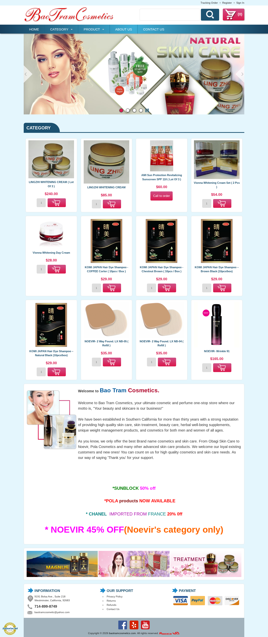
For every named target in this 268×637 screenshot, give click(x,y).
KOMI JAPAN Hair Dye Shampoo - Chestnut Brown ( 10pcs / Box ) (161, 269)
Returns (111, 600)
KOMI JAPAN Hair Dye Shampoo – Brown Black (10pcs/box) (217, 269)
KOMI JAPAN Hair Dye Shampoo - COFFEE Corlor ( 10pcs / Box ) (106, 269)
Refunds (111, 604)
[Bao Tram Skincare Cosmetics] (69, 21)
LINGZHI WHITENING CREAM (106, 187)
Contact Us (153, 29)
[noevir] (134, 576)
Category (59, 29)
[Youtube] (145, 629)
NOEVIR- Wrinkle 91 (217, 351)
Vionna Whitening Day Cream (51, 252)
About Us (123, 29)
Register (227, 2)
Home (34, 29)
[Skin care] (134, 113)
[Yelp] (134, 629)
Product (92, 29)
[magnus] (62, 576)
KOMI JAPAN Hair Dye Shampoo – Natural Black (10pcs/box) (51, 353)
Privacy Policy (115, 596)
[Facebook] (122, 629)
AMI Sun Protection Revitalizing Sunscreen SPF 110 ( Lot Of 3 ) (161, 177)
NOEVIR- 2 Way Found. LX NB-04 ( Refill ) (161, 343)
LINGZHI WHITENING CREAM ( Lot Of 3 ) (51, 184)
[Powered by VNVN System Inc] (169, 633)
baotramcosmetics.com (122, 633)
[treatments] (205, 576)
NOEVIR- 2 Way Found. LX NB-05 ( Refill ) (106, 343)
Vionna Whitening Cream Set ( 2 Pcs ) (217, 184)
